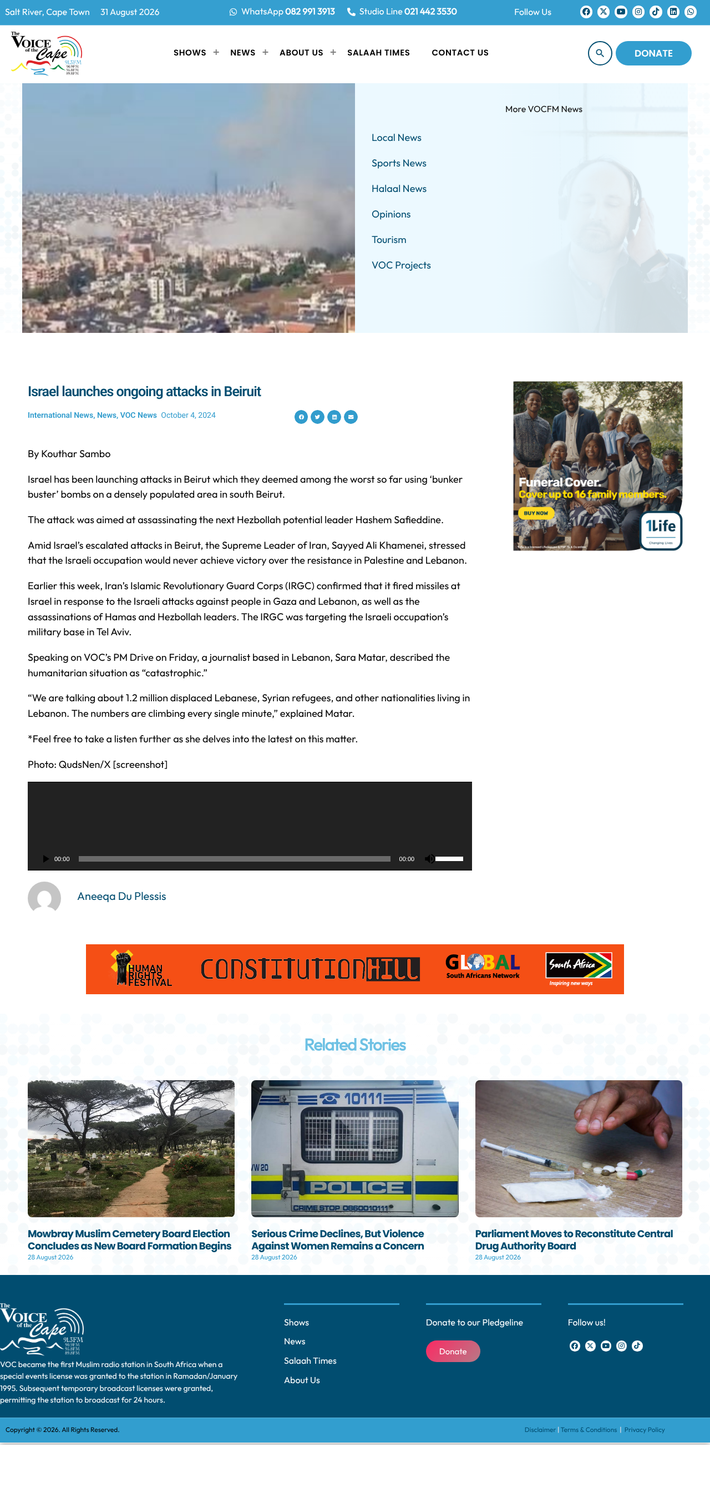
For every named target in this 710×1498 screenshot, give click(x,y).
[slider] (450, 858)
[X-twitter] (603, 12)
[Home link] (46, 53)
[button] (301, 417)
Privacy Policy (645, 1430)
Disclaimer (540, 1430)
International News (60, 415)
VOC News (138, 415)
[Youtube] (621, 12)
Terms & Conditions (589, 1430)
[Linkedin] (673, 12)
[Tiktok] (656, 12)
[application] (250, 826)
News (106, 415)
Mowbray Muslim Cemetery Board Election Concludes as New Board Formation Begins (129, 1240)
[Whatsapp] (690, 12)
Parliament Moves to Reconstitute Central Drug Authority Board (574, 1240)
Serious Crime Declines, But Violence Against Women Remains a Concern (337, 1240)
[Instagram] (638, 12)
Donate (654, 53)
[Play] (45, 859)
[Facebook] (586, 12)
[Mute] (430, 859)
